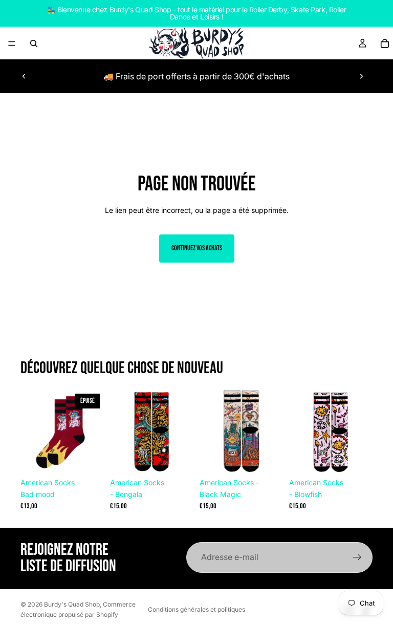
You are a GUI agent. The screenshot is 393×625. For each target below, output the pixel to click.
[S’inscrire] (357, 557)
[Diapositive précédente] (24, 76)
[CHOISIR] (177, 457)
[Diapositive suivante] (361, 76)
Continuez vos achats (196, 248)
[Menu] (12, 43)
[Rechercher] (34, 43)
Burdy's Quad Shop (72, 604)
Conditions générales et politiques (196, 609)
